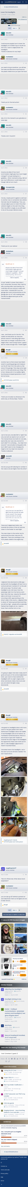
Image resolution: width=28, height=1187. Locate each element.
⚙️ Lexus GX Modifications (11, 1081)
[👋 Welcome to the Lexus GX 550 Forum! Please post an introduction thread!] (20, 949)
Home (2, 1181)
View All (24, 979)
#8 (26, 242)
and (11, 380)
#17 (26, 669)
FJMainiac (7, 1039)
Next (14, 28)
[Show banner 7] (18, 25)
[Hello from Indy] (20, 928)
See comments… (5, 1146)
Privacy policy (4, 1173)
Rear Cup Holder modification (13, 1085)
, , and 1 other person (13, 841)
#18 (26, 723)
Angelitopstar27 (9, 991)
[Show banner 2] (11, 25)
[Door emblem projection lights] (7, 949)
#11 (26, 358)
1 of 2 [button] (9, 28)
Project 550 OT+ (9, 1077)
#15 (26, 501)
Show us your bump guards (17, 965)
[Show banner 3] (12, 25)
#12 (26, 392)
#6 (26, 168)
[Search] (26, 2)
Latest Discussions (10, 1067)
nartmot (16, 961)
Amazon (23, 961)
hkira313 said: (9, 264)
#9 (26, 258)
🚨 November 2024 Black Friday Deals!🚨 (19, 972)
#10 (26, 330)
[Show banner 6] (16, 25)
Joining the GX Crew (10, 1070)
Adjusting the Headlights (13, 989)
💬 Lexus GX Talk (15, 1039)
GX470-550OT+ (9, 1017)
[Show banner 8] (19, 25)
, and (13, 634)
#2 (26, 63)
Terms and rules (5, 1170)
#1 (26, 39)
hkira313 (4, 14)
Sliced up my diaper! (18, 958)
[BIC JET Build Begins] (20, 938)
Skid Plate (8, 1025)
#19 (26, 874)
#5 (26, 132)
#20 (26, 892)
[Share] (24, 39)
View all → (24, 17)
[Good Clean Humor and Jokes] (7, 933)
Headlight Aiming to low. (13, 999)
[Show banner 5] (15, 25)
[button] (14, 1162)
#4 (26, 114)
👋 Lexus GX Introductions (11, 1074)
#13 (26, 431)
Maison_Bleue (8, 1027)
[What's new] (23, 2)
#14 (26, 462)
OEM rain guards (9, 1103)
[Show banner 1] (9, 25)
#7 (26, 194)
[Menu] (2, 2)
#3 (26, 98)
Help (2, 1177)
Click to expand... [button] (14, 277)
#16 (26, 578)
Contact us (4, 1166)
